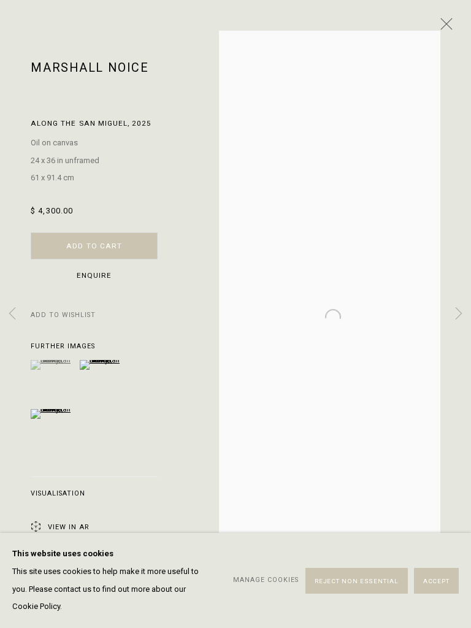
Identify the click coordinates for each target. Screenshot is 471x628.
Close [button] (443, 27)
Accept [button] (436, 580)
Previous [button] (12, 314)
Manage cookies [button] (266, 580)
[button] (63, 315)
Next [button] (458, 314)
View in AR (68, 527)
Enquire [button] (94, 275)
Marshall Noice (90, 68)
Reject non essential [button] (357, 580)
